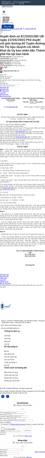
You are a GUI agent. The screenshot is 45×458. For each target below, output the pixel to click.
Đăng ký (29, 457)
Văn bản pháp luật (16, 29)
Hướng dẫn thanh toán (12, 381)
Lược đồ (3, 92)
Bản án (6, 351)
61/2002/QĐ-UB (30, 29)
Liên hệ (21, 3)
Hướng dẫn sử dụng (8, 3)
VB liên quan (4, 94)
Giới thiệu (7, 336)
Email (2, 414)
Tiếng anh (5, 91)
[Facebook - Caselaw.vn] (2, 396)
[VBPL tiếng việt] (1, 69)
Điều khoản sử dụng (11, 372)
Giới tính (2, 422)
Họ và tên (3, 412)
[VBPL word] (1, 73)
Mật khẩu (3, 418)
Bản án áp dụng (5, 96)
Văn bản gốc (4, 89)
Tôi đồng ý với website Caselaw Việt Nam (22, 424)
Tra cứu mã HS (9, 359)
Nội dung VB (4, 87)
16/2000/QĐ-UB (20, 137)
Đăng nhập (28, 436)
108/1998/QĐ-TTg (21, 131)
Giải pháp (7, 338)
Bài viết (5, 22)
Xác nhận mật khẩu (6, 420)
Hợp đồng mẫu (9, 354)
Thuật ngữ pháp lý (10, 362)
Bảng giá (7, 341)
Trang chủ (3, 29)
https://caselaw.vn (28, 391)
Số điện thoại (4, 416)
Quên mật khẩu (40, 452)
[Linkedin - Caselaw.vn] (7, 396)
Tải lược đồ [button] (4, 83)
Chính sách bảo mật (11, 375)
